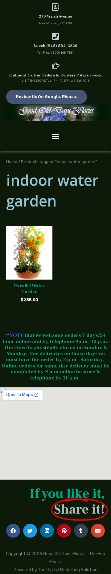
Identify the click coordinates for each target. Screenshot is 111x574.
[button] (55, 136)
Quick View (29, 274)
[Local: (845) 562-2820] (56, 36)
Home (11, 161)
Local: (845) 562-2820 (55, 45)
